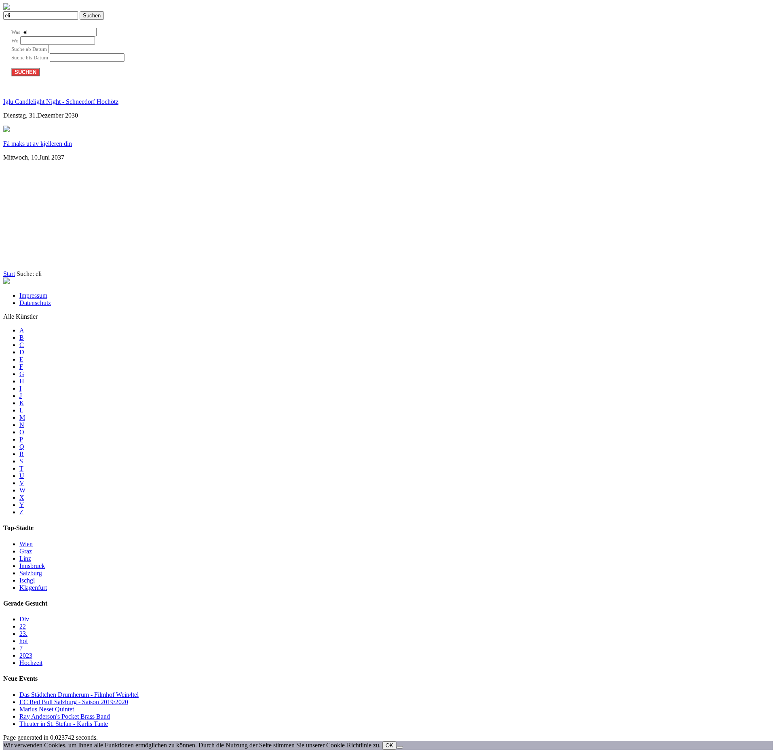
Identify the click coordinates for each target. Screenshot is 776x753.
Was (15, 32)
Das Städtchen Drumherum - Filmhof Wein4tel (79, 694)
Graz (25, 551)
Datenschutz (35, 302)
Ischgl (27, 580)
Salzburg (30, 573)
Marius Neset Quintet (46, 709)
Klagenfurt (33, 587)
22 (22, 626)
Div (24, 619)
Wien (26, 544)
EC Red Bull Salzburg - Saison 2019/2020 (73, 701)
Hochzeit (30, 662)
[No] (399, 747)
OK (389, 745)
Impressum (33, 295)
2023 (25, 655)
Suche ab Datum (29, 49)
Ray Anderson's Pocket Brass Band (64, 716)
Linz (25, 558)
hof (23, 640)
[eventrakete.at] (6, 7)
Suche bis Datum (29, 58)
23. (23, 633)
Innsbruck (32, 565)
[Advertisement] (199, 218)
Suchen (92, 16)
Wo (15, 41)
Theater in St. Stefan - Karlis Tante (63, 723)
